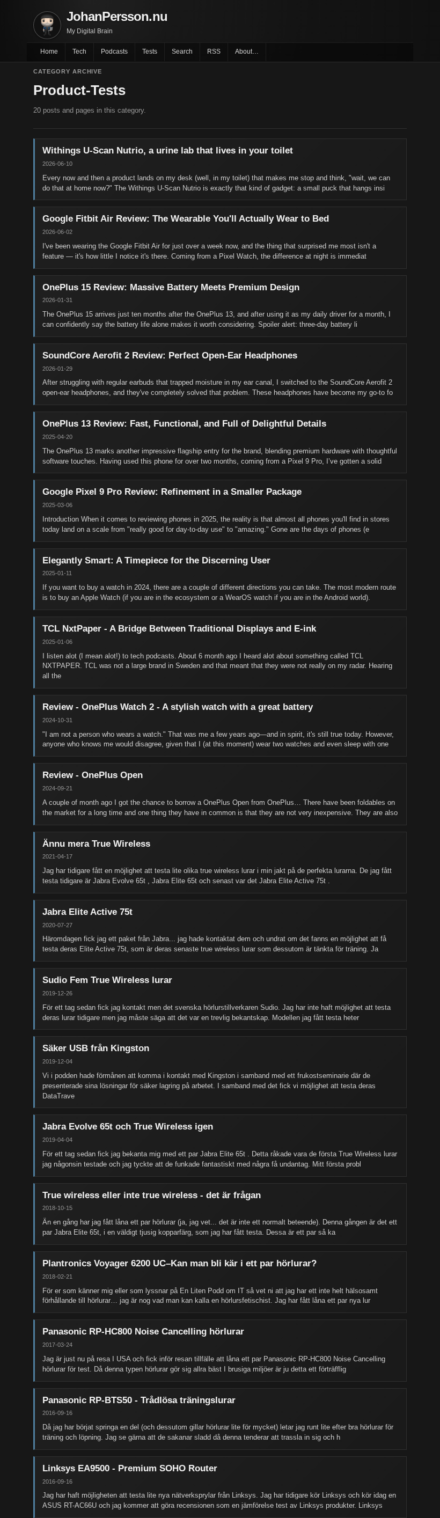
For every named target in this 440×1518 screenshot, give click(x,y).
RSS (214, 51)
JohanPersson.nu (117, 16)
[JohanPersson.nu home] (47, 25)
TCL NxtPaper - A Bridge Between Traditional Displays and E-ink (179, 629)
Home (49, 51)
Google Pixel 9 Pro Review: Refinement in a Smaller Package (172, 492)
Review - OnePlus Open (92, 775)
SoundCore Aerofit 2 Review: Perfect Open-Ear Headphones (169, 355)
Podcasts (114, 51)
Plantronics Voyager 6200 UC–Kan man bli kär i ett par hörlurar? (179, 1263)
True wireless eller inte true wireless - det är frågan (151, 1195)
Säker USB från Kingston (95, 1048)
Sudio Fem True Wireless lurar (107, 980)
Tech (79, 51)
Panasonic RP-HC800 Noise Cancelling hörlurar (143, 1331)
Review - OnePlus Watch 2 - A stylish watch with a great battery (177, 707)
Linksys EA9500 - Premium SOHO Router (129, 1468)
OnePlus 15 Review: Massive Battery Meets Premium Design (170, 287)
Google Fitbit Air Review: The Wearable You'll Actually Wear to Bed (185, 219)
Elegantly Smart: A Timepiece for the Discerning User (156, 560)
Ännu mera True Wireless (96, 844)
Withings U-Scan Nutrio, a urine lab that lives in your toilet (167, 150)
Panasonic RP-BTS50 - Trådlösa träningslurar (139, 1400)
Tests (149, 51)
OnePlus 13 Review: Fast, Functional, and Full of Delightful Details (184, 424)
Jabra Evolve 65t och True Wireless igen (127, 1126)
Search (182, 51)
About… (247, 51)
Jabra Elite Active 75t (87, 912)
